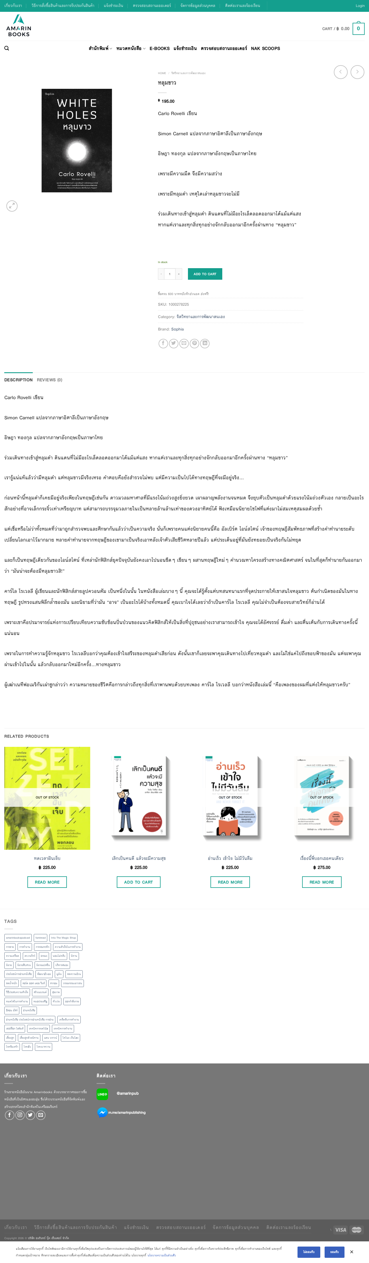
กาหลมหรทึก (42, 947)
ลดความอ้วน (74, 974)
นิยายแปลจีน (43, 965)
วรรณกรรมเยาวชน (72, 983)
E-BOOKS (160, 48)
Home (162, 73)
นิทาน (74, 956)
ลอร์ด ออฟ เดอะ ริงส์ (33, 983)
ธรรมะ (44, 956)
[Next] (364, 827)
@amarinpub (128, 1093)
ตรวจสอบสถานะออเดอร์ (152, 5)
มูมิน (59, 974)
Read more (47, 882)
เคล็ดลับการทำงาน (69, 1019)
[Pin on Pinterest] (194, 343)
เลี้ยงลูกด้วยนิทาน (29, 1037)
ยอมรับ (334, 1251)
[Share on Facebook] (163, 343)
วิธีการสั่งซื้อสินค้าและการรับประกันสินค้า (63, 5)
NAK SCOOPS (265, 48)
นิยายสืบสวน (24, 965)
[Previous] (4, 827)
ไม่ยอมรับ (309, 1251)
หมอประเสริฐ (40, 1001)
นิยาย (9, 965)
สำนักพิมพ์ (98, 48)
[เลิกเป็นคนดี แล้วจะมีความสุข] (139, 798)
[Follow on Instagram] (20, 1115)
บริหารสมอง (61, 965)
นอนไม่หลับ (59, 956)
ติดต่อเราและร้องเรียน (242, 5)
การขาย (10, 947)
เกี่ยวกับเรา (13, 5)
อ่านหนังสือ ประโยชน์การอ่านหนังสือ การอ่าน (30, 1019)
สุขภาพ (56, 992)
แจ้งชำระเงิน (113, 5)
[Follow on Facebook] (9, 1115)
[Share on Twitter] (173, 343)
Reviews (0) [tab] (50, 380)
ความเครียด (12, 956)
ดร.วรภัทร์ (30, 956)
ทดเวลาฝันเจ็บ (47, 858)
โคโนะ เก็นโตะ (70, 1037)
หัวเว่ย (56, 1001)
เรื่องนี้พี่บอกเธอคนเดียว (322, 858)
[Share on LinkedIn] (205, 343)
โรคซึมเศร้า (12, 1046)
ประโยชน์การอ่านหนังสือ (19, 974)
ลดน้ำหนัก (11, 983)
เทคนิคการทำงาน (63, 1028)
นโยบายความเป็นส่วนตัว (162, 1255)
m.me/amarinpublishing (127, 1112)
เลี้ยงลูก (10, 1037)
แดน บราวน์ (50, 1037)
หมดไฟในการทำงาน (17, 1001)
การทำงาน (24, 947)
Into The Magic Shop (63, 937)
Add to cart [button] (138, 882)
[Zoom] (12, 206)
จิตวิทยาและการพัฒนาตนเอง (189, 73)
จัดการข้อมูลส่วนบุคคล (197, 5)
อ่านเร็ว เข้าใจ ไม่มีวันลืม (230, 858)
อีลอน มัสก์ (12, 1010)
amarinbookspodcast (18, 937)
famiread (40, 937)
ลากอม (53, 983)
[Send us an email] (41, 1115)
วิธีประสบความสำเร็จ (17, 992)
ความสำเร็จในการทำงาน (68, 947)
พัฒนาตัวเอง (44, 974)
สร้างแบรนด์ (40, 992)
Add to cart (205, 274)
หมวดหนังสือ (129, 48)
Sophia (177, 329)
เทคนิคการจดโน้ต (38, 1028)
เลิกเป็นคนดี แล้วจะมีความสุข (139, 858)
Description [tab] (18, 380)
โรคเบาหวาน (43, 1046)
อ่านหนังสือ (29, 1010)
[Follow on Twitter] (30, 1115)
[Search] (6, 48)
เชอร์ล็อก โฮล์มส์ (14, 1028)
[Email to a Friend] (184, 343)
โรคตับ (27, 1046)
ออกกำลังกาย (72, 1001)
